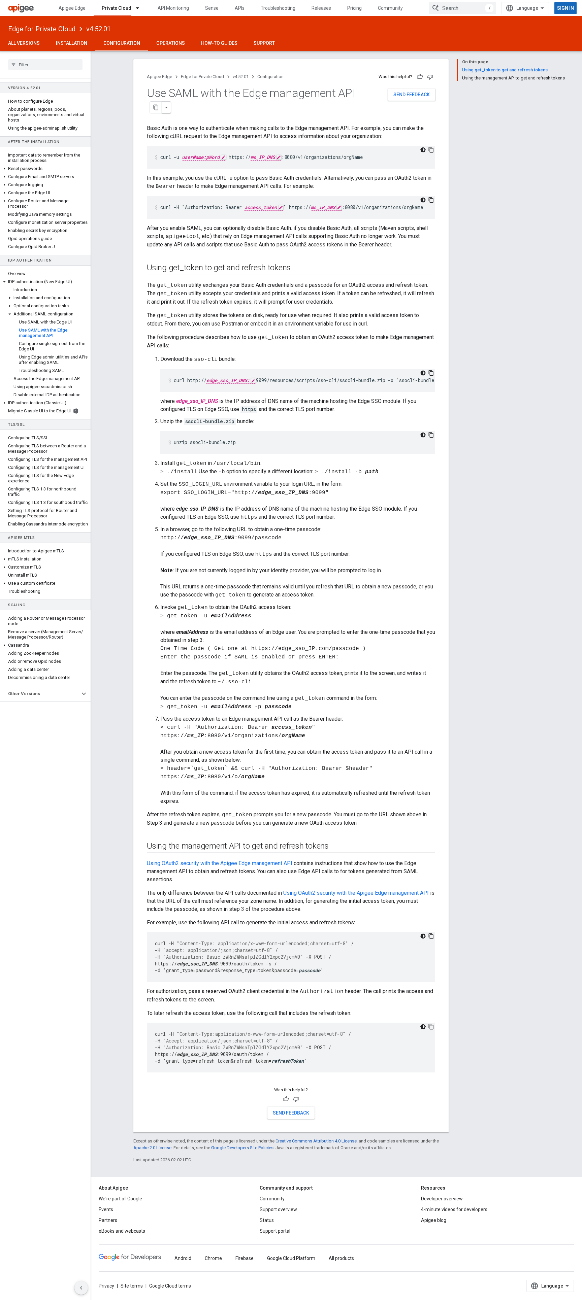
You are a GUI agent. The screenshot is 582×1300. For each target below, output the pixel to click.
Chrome (213, 1258)
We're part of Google (120, 1198)
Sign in (565, 8)
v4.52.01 (98, 29)
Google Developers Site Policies (242, 1147)
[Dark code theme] (423, 150)
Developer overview (442, 1198)
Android (182, 1258)
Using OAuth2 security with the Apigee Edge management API (219, 863)
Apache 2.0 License (152, 1147)
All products (341, 1258)
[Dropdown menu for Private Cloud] (140, 8)
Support (264, 43)
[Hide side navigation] (81, 1288)
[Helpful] (420, 77)
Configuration (121, 43)
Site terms (132, 1286)
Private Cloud (116, 8)
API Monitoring (173, 8)
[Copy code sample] (431, 150)
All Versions (24, 43)
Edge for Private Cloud (41, 29)
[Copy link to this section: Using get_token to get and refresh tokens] (297, 268)
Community (390, 8)
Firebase (244, 1258)
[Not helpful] (430, 77)
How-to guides (219, 43)
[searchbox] (45, 64)
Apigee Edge (72, 8)
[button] (45, 169)
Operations (170, 43)
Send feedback (411, 94)
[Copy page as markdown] (156, 107)
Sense (212, 8)
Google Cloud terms (170, 1286)
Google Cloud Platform (291, 1258)
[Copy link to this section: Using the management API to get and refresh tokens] (335, 847)
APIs (240, 8)
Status (267, 1220)
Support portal (275, 1231)
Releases (321, 8)
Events (106, 1209)
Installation (71, 43)
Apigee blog (433, 1220)
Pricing (354, 8)
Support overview (278, 1209)
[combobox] (462, 8)
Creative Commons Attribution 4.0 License (316, 1140)
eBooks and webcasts (122, 1231)
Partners (108, 1220)
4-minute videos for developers (454, 1209)
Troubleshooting (278, 8)
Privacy (106, 1286)
